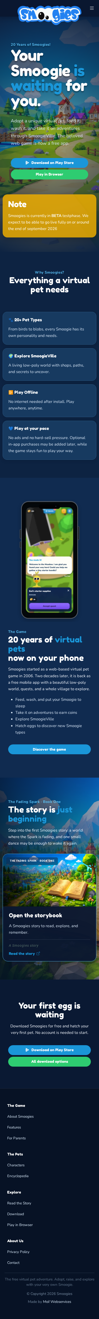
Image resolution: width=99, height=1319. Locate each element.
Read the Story (19, 1203)
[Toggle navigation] (91, 8)
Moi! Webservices (57, 1301)
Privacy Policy (18, 1251)
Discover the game (49, 749)
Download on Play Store (52, 162)
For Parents (16, 1138)
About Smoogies (20, 1116)
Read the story (22, 954)
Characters (16, 1165)
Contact (13, 1262)
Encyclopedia (18, 1176)
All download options (49, 1061)
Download (15, 1214)
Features (14, 1127)
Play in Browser (49, 174)
